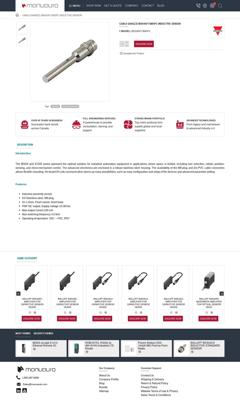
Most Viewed (23, 333)
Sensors (55, 106)
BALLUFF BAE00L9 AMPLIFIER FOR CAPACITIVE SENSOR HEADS (103, 303)
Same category (27, 258)
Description (25, 144)
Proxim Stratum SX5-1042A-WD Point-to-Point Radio (64, 345)
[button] (18, 294)
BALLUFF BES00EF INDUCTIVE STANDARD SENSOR (169, 345)
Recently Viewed (43, 333)
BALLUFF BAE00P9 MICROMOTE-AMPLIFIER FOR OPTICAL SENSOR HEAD (209, 303)
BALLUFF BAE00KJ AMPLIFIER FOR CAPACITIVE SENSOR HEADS (67, 303)
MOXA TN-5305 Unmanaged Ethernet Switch (219, 345)
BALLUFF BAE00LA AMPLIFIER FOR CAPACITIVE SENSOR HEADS (138, 303)
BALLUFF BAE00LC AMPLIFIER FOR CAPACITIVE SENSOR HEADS (173, 303)
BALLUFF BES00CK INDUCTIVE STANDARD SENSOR (116, 345)
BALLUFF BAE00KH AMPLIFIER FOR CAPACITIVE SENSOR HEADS (32, 303)
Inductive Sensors (70, 106)
